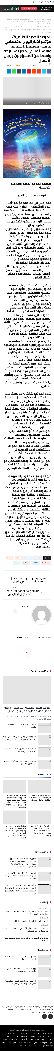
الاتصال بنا (41, 1036)
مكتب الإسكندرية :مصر (44, 29)
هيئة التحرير (23, 1045)
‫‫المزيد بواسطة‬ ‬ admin (26, 638)
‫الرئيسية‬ (49, 19)
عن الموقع (49, 1036)
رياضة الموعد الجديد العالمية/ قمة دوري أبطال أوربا (24, 590)
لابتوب (31, 1039)
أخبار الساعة (21, 26)
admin (44, 65)
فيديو (17, 1036)
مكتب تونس (12, 29)
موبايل (51, 1039)
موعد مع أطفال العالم (46, 1045)
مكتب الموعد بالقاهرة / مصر (27, 29)
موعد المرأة (32, 1045)
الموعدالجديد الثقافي (40, 1042)
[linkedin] (24, 72)
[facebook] (49, 72)
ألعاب (37, 1039)
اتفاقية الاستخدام (22, 1033)
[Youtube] (44, 1016)
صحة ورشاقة (9, 1036)
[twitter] (44, 72)
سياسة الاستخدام (48, 1033)
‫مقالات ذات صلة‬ (44, 638)
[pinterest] (29, 72)
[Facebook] (50, 1016)
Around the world (38, 19)
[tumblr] (19, 72)
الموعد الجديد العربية (25, 1042)
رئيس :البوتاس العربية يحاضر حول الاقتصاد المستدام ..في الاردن (28, 578)
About (33, 1036)
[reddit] (34, 72)
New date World (45, 26)
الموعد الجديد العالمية (9, 1042)
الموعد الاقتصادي (11, 26)
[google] (39, 72)
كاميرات (44, 1039)
